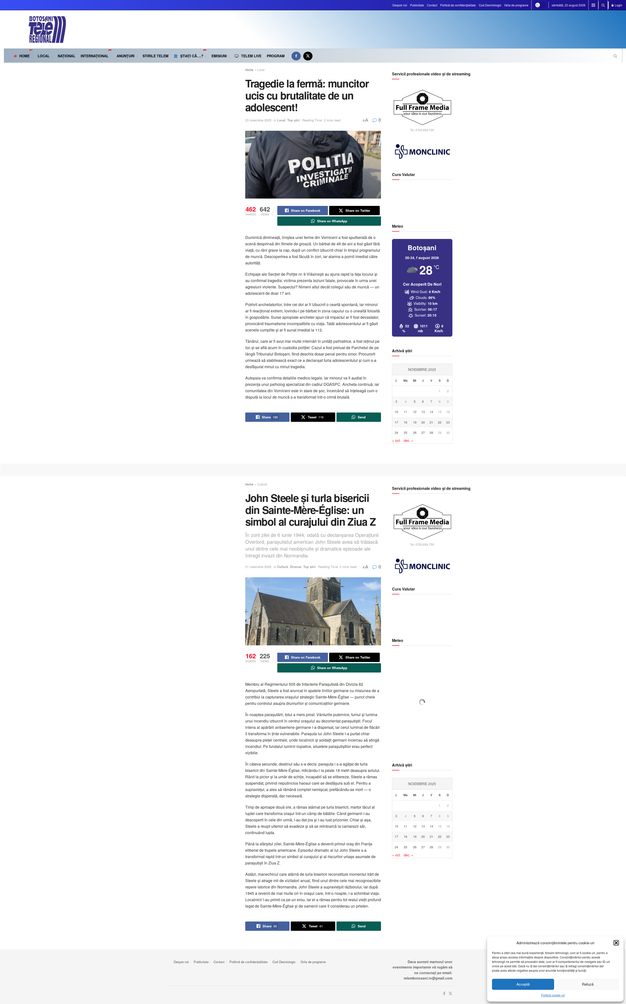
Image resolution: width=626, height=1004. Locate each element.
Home (24, 55)
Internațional (95, 55)
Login (618, 5)
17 (396, 422)
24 (396, 432)
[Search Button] (603, 5)
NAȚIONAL (66, 55)
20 (423, 422)
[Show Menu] (593, 5)
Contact (432, 5)
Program (276, 55)
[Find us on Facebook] (296, 56)
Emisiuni (219, 55)
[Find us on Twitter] (308, 56)
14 (431, 411)
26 (414, 432)
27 (423, 432)
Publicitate (417, 5)
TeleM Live (251, 55)
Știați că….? (191, 55)
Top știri (293, 120)
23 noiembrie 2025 (258, 120)
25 (405, 432)
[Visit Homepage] (35, 29)
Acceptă (523, 984)
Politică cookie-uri (553, 995)
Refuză (587, 984)
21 (431, 422)
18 (405, 422)
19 (414, 422)
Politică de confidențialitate (458, 5)
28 (431, 432)
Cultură (262, 484)
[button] (616, 942)
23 (448, 422)
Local (261, 70)
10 (396, 411)
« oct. (396, 440)
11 (405, 411)
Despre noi (399, 5)
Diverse (295, 566)
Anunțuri (125, 55)
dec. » (408, 440)
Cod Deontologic (490, 5)
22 (439, 422)
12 (414, 411)
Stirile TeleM (155, 55)
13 (423, 411)
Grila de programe (516, 5)
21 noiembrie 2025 (258, 566)
